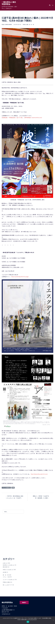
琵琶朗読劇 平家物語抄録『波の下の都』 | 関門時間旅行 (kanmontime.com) (22, 117)
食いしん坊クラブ (7, 585)
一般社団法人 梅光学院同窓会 (9, 3)
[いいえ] (53, 620)
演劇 (13, 487)
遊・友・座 (31, 24)
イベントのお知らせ (6, 487)
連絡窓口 (24, 602)
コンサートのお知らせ (8, 579)
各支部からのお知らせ (8, 565)
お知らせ (5, 563)
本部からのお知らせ (8, 569)
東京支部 (5, 567)
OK (28, 621)
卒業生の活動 (25, 24)
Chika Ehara (8, 24)
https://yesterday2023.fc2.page (20, 276)
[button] (49, 5)
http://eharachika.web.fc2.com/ (39, 474)
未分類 (4, 572)
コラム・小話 (6, 577)
